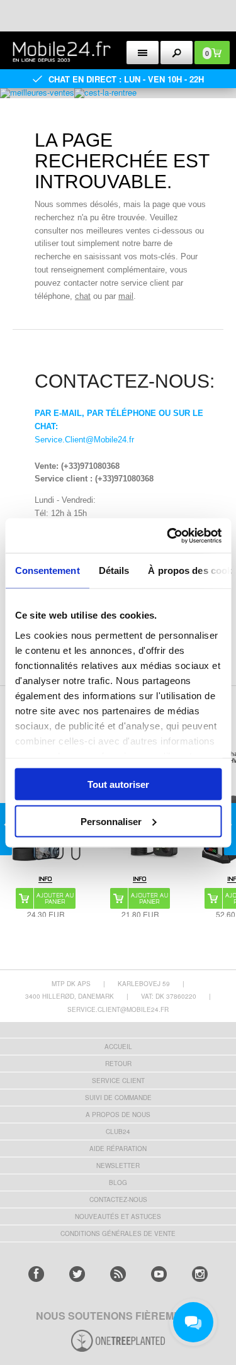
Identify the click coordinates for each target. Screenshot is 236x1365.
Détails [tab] (113, 570)
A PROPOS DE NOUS (118, 1114)
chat (83, 296)
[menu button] (142, 52)
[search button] (176, 52)
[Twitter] (77, 1274)
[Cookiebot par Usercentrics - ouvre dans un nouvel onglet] (168, 535)
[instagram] (200, 1274)
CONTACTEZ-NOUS (118, 1199)
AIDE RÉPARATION (118, 1148)
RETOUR (118, 1063)
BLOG (118, 1182)
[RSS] (118, 1274)
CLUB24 (118, 1131)
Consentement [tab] (46, 570)
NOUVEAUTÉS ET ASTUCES (118, 1216)
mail (125, 296)
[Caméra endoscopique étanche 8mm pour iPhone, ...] (45, 879)
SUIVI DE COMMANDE (118, 1097)
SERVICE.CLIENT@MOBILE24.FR (118, 1009)
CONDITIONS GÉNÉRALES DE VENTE (118, 1233)
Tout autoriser (118, 784)
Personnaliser (111, 821)
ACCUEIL (118, 1046)
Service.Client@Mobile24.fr (84, 439)
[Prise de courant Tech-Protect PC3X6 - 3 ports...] (140, 879)
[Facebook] (36, 1274)
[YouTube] (159, 1274)
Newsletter (118, 1165)
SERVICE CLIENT (118, 1080)
